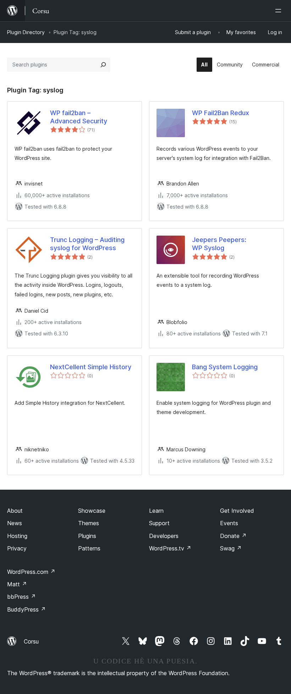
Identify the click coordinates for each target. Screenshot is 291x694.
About (15, 510)
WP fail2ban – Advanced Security (78, 117)
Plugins (87, 535)
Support (159, 523)
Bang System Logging (225, 367)
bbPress (21, 596)
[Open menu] (279, 10)
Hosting (17, 535)
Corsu (31, 641)
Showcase (91, 510)
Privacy (17, 548)
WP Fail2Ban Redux (220, 113)
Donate (233, 535)
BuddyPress (26, 609)
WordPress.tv (170, 548)
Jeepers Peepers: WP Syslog (219, 244)
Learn (156, 510)
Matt (17, 584)
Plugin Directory (26, 32)
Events (229, 523)
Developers (164, 535)
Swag (231, 548)
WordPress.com (31, 571)
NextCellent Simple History (90, 367)
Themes (88, 523)
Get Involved (237, 510)
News (14, 523)
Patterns (89, 548)
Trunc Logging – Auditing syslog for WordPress (87, 244)
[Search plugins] (103, 65)
